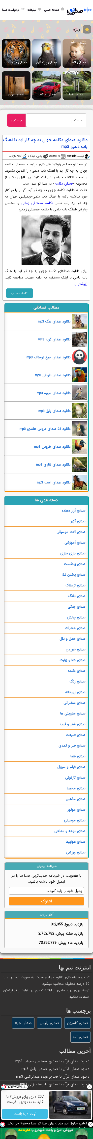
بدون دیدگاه (35, 156)
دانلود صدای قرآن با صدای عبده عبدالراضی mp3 (53, 1077)
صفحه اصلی (51, 10)
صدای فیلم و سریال (71, 767)
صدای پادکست (75, 564)
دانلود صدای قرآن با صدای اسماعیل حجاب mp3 (52, 1061)
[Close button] (89, 1086)
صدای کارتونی (75, 777)
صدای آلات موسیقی (71, 532)
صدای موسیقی (75, 820)
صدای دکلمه (64, 183)
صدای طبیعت (76, 735)
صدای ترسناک (75, 585)
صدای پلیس (49, 1023)
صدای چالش (76, 617)
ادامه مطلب (19, 293)
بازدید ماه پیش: (70, 943)
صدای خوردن (76, 649)
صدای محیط (76, 788)
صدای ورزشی (76, 852)
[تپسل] (2, 1124)
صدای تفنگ (77, 596)
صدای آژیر (78, 521)
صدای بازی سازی (73, 553)
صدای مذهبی (76, 799)
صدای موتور (77, 809)
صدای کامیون (77, 1023)
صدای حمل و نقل (73, 638)
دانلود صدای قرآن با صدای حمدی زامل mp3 (56, 1069)
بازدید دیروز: (73, 924)
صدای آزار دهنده (74, 510)
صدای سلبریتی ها (73, 713)
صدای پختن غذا (74, 574)
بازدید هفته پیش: (68, 934)
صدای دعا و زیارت (73, 660)
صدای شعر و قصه (73, 724)
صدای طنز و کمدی (72, 745)
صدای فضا (78, 756)
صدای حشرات (75, 628)
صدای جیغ (23, 1023)
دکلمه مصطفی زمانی (37, 203)
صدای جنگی (77, 606)
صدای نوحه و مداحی (70, 831)
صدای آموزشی (75, 542)
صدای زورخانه (75, 692)
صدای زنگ (78, 681)
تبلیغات (32, 10)
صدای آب (80, 1037)
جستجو (16, 120)
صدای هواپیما (76, 841)
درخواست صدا (11, 10)
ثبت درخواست (24, 1114)
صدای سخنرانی (74, 703)
